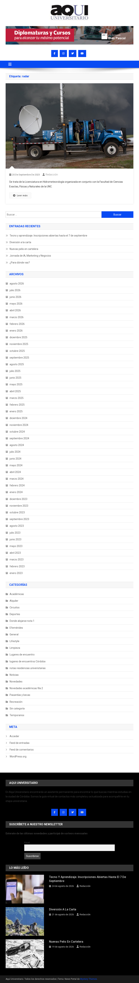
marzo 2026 (17, 317)
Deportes (15, 614)
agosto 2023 (17, 525)
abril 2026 (15, 310)
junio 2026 (15, 296)
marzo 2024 (17, 478)
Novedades (16, 681)
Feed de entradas (20, 742)
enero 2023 (16, 573)
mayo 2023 (16, 546)
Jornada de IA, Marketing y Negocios (30, 255)
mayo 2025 (16, 384)
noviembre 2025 (19, 344)
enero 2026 (16, 330)
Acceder (14, 736)
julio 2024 (15, 451)
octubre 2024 (17, 431)
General (14, 634)
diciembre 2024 (18, 418)
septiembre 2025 (19, 357)
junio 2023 (15, 539)
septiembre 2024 (19, 438)
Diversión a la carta (20, 242)
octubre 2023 (17, 512)
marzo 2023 (17, 559)
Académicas (17, 594)
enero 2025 (16, 411)
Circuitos (15, 607)
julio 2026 (15, 290)
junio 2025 (15, 377)
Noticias (14, 674)
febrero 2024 (17, 485)
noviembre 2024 (19, 425)
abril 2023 (15, 552)
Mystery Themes (88, 979)
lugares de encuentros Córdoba (27, 661)
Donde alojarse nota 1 (22, 620)
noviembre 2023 (19, 505)
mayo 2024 (16, 465)
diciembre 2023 (18, 499)
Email (27, 842)
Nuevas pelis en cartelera (24, 249)
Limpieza (15, 647)
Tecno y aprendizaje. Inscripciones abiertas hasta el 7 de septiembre (48, 235)
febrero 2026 (17, 323)
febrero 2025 (17, 404)
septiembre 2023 (19, 519)
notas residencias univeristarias (28, 668)
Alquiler (14, 600)
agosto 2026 (17, 283)
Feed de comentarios (22, 749)
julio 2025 (15, 371)
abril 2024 (15, 472)
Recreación (16, 701)
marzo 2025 (17, 398)
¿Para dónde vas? (20, 262)
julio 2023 (15, 532)
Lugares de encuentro (22, 654)
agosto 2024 (17, 445)
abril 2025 (15, 391)
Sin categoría (17, 708)
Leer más (22, 195)
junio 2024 (15, 458)
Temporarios (17, 715)
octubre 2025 (17, 350)
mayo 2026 (16, 303)
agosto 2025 (17, 364)
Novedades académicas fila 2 (26, 688)
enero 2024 (16, 492)
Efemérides (16, 627)
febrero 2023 (17, 566)
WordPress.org (18, 756)
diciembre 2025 (18, 337)
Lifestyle (14, 641)
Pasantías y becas (20, 694)
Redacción (52, 174)
